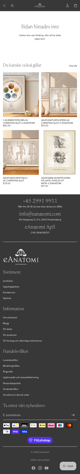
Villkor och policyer (40, 459)
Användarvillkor (10, 389)
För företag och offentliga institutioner (22, 340)
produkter (8, 280)
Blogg (6, 323)
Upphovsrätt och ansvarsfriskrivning (21, 377)
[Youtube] (46, 468)
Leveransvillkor (10, 360)
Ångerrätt (8, 371)
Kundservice (9, 292)
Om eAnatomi (10, 317)
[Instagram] (40, 468)
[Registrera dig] (73, 415)
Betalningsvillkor (11, 365)
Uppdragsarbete (11, 286)
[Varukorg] (75, 5)
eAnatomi (44, 452)
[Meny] (4, 5)
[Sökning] (12, 5)
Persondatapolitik (12, 383)
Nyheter (7, 298)
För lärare (7, 329)
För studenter (10, 335)
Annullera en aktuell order (16, 394)
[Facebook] (33, 468)
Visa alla (73, 65)
